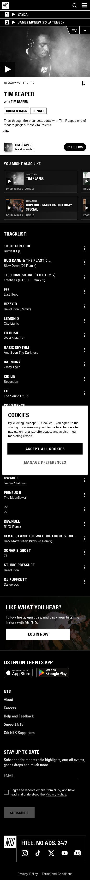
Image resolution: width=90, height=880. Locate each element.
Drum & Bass (16, 111)
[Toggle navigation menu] (84, 5)
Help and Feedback (19, 716)
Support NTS (14, 724)
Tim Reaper (19, 101)
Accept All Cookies (45, 448)
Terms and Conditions (57, 874)
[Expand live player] (84, 30)
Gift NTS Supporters (19, 732)
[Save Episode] (84, 83)
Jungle (38, 111)
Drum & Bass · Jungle (20, 188)
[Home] (5, 5)
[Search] (74, 5)
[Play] (45, 51)
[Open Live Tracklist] (72, 30)
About (8, 699)
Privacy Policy (56, 794)
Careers (10, 707)
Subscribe (19, 812)
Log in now (38, 634)
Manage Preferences (45, 462)
